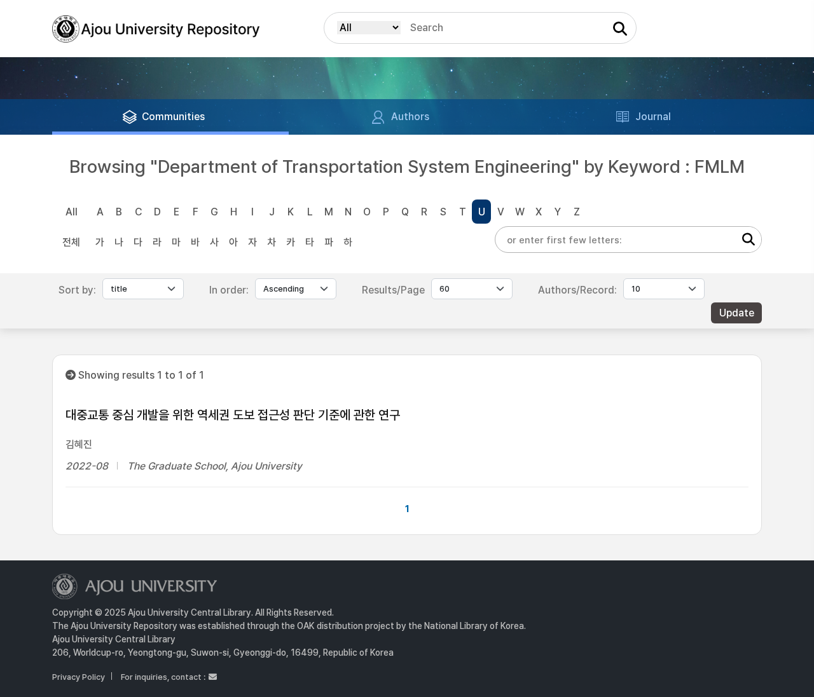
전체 (71, 242)
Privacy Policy (78, 677)
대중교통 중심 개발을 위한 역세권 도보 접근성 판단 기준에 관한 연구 (233, 415)
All (72, 212)
